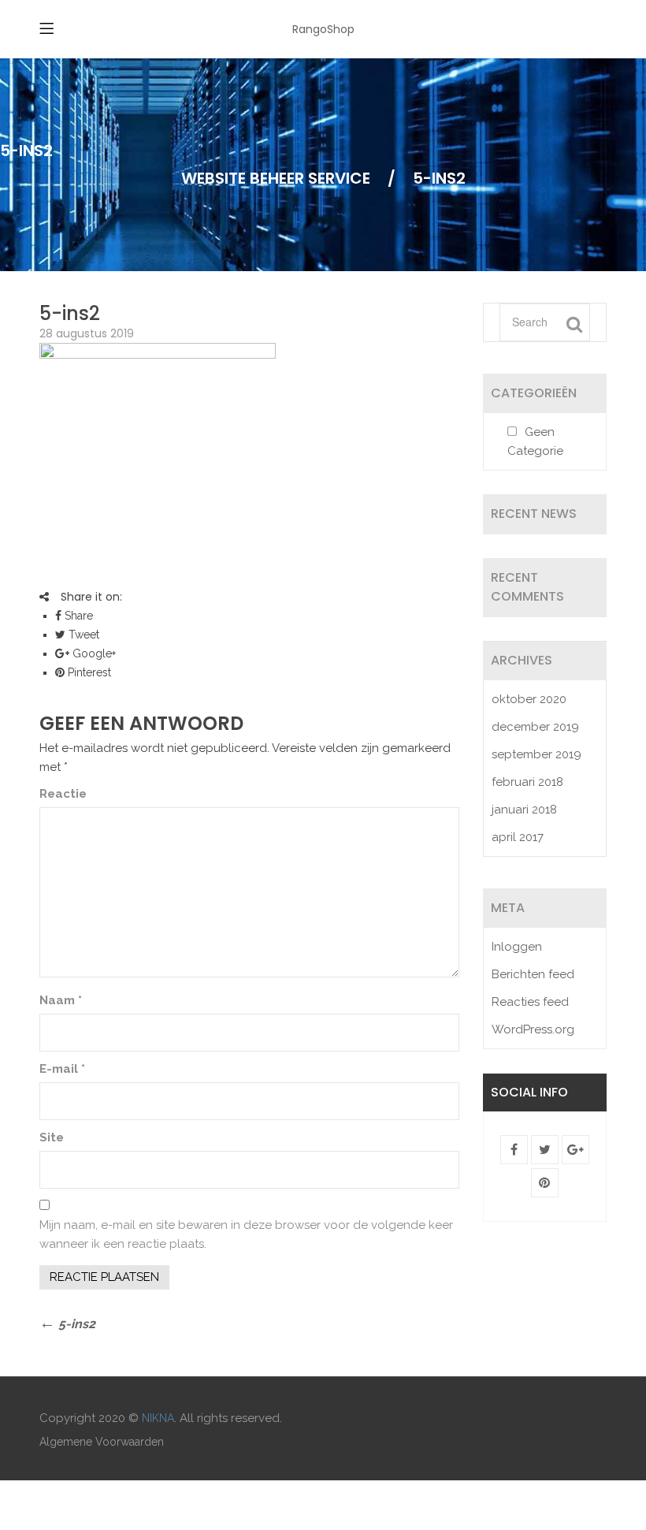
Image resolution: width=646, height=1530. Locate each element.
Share (77, 615)
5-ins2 (69, 313)
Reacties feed (530, 1002)
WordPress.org (533, 1029)
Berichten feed (533, 974)
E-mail (62, 1069)
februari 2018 (527, 782)
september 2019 (536, 754)
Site (51, 1137)
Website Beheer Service (275, 178)
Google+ (92, 653)
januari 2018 (524, 809)
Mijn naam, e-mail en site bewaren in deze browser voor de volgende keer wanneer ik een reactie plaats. (246, 1234)
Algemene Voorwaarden (101, 1441)
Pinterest (88, 672)
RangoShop (323, 29)
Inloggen (517, 947)
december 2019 (535, 727)
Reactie (63, 794)
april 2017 (518, 837)
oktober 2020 (529, 699)
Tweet (82, 634)
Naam (60, 1000)
